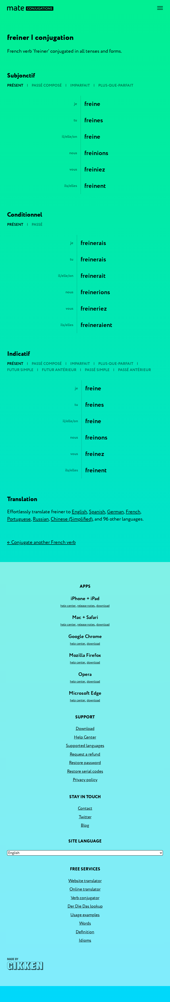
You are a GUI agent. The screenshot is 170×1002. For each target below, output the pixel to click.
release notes (86, 606)
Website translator (85, 880)
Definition (85, 932)
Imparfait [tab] (80, 85)
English (79, 512)
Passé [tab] (37, 224)
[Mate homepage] (30, 8)
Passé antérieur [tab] (134, 370)
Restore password (85, 762)
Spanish (97, 512)
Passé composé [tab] (47, 85)
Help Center (68, 606)
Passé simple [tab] (97, 370)
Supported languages (85, 745)
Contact (85, 808)
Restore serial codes (85, 771)
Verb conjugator (85, 898)
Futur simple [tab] (20, 370)
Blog (85, 825)
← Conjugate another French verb (41, 542)
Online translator (85, 889)
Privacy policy (85, 779)
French (133, 512)
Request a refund (85, 754)
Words (85, 923)
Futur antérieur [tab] (59, 370)
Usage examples (85, 915)
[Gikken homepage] (25, 964)
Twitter (85, 817)
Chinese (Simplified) (72, 519)
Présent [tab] (15, 85)
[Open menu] (160, 8)
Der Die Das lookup (85, 906)
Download (103, 606)
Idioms (85, 940)
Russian (41, 519)
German (115, 512)
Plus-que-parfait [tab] (115, 85)
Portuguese (19, 519)
